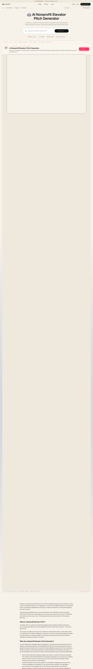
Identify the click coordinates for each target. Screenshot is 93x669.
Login (77, 4)
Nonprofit (24, 7)
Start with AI (83, 49)
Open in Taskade (83, 591)
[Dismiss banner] (91, 1)
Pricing (73, 4)
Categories (17, 7)
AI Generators (9, 7)
